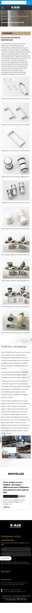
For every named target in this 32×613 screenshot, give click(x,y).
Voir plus (6, 507)
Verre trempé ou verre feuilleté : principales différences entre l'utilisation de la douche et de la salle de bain (16, 487)
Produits (12, 16)
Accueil (4, 16)
